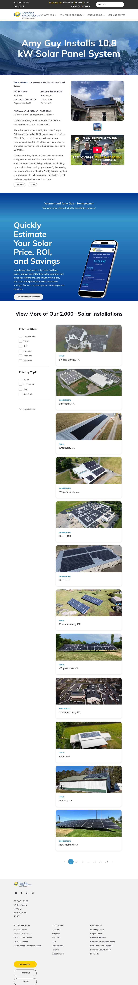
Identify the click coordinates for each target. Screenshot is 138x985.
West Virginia (58, 954)
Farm (25, 389)
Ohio (25, 346)
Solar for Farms (20, 930)
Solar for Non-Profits (23, 938)
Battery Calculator (98, 938)
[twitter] (33, 893)
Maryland (19, 184)
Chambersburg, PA (69, 624)
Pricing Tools (95, 15)
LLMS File (94, 954)
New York (27, 360)
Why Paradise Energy (71, 15)
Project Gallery (96, 934)
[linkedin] (27, 893)
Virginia (26, 341)
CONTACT (19, 6)
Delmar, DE (65, 800)
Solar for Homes (21, 942)
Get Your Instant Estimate (28, 296)
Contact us (25, 973)
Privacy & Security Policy (100, 950)
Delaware (27, 355)
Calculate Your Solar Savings (102, 942)
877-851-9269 (21, 2)
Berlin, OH (64, 580)
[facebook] (21, 893)
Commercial (28, 384)
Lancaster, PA (67, 403)
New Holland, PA (68, 844)
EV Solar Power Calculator (101, 946)
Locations (57, 926)
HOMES (86, 6)
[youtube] (16, 893)
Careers (25, 981)
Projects (24, 82)
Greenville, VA (67, 447)
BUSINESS (68, 2)
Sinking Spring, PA (69, 359)
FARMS (78, 2)
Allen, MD (64, 756)
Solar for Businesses (23, 934)
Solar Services (22, 926)
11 (100, 861)
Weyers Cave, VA (69, 491)
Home (16, 82)
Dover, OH (65, 536)
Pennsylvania (29, 336)
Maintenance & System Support (27, 946)
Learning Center (116, 15)
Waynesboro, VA (68, 668)
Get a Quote (24, 964)
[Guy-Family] (97, 120)
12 (106, 861)
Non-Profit (27, 394)
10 (94, 861)
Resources (96, 926)
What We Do (47, 15)
